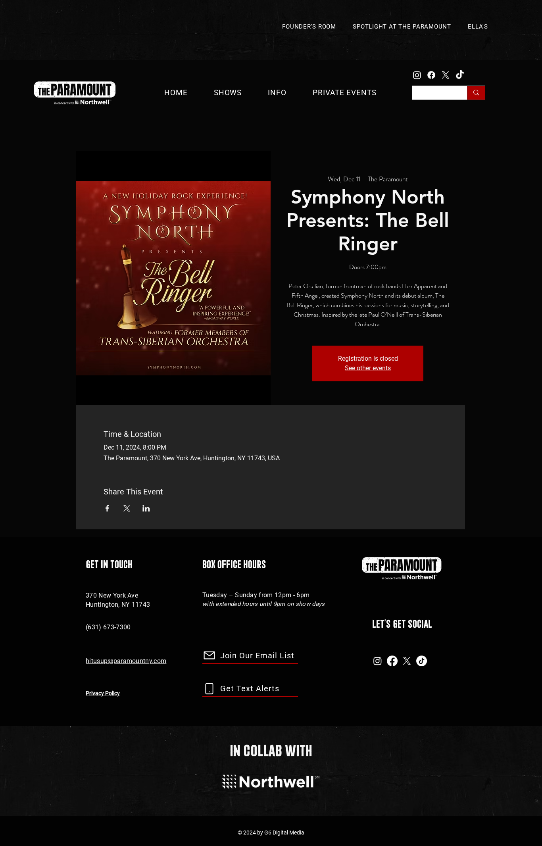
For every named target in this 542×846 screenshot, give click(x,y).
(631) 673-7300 (108, 627)
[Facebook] (431, 75)
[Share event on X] (127, 508)
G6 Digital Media (284, 832)
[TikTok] (460, 75)
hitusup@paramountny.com (126, 661)
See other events (368, 368)
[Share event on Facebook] (107, 508)
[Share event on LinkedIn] (146, 508)
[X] (445, 75)
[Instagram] (417, 75)
